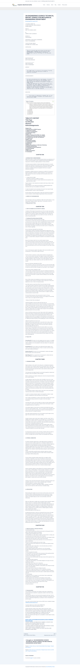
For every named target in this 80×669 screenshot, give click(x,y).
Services (48, 4)
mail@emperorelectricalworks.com (31, 602)
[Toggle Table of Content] (53, 101)
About (52, 4)
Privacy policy (64, 4)
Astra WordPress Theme (50, 666)
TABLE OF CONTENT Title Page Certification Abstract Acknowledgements (38, 102)
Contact (59, 4)
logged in (31, 657)
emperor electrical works (25, 4)
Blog (55, 4)
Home (44, 4)
